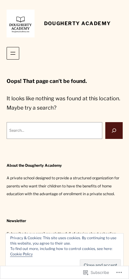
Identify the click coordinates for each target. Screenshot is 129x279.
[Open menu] (13, 53)
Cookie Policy (21, 254)
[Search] (114, 130)
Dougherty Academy (77, 23)
